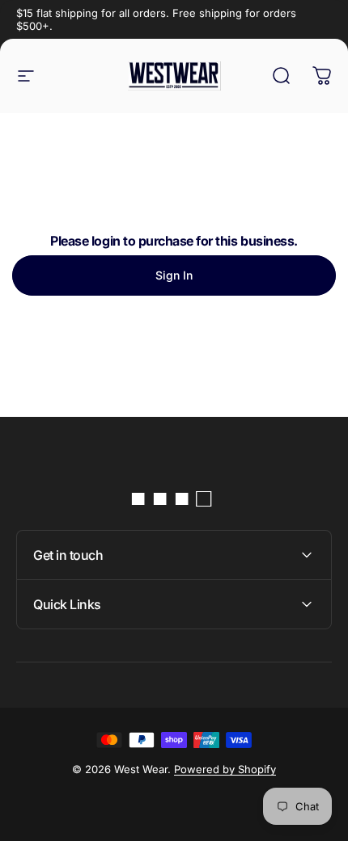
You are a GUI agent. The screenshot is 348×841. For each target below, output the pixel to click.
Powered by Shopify (225, 769)
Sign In (174, 275)
